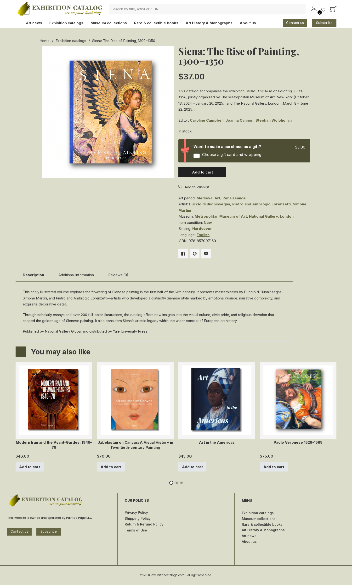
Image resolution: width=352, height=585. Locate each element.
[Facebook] (183, 253)
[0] (323, 10)
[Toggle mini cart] (333, 9)
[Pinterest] (194, 253)
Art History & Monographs (209, 23)
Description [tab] (33, 275)
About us (248, 23)
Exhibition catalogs (66, 23)
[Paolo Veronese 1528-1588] (298, 432)
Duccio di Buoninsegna (209, 204)
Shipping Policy (138, 518)
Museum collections (109, 23)
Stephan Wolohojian (273, 120)
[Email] (206, 253)
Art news (34, 23)
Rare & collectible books (156, 23)
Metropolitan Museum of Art (221, 216)
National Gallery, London (271, 216)
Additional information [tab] (76, 275)
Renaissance (234, 198)
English (203, 235)
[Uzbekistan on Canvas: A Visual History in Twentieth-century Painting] (135, 432)
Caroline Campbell (206, 120)
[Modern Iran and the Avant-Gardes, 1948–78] (54, 432)
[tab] (171, 483)
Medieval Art (208, 198)
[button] (167, 53)
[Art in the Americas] (216, 432)
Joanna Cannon (239, 120)
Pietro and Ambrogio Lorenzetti (261, 204)
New (208, 222)
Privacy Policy (136, 512)
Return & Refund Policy (144, 524)
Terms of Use (136, 530)
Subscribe (324, 23)
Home (45, 40)
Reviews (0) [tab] (118, 275)
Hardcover (202, 228)
